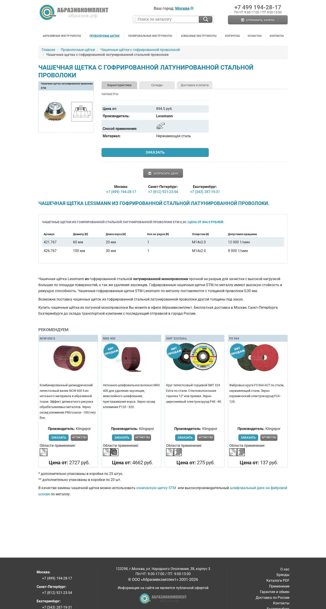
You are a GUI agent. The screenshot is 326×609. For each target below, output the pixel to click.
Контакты (277, 35)
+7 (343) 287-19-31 (205, 192)
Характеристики (119, 85)
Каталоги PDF (277, 580)
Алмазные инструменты (198, 35)
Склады (157, 85)
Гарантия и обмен (274, 592)
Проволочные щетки (104, 35)
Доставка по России (272, 597)
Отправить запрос (260, 20)
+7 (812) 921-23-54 (163, 192)
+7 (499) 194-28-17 (121, 192)
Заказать (155, 152)
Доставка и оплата (195, 85)
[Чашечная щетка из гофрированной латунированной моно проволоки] (66, 131)
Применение (279, 586)
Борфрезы (232, 35)
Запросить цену (165, 173)
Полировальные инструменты (150, 35)
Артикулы (79, 437)
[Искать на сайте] (205, 19)
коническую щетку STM (156, 488)
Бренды (283, 575)
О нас (284, 569)
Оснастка (255, 35)
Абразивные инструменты (62, 35)
